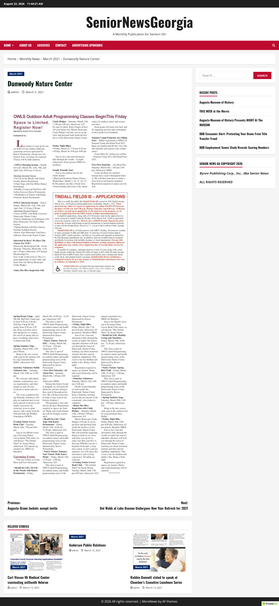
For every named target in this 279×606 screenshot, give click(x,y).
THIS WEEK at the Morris (214, 111)
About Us (25, 45)
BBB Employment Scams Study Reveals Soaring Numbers (234, 147)
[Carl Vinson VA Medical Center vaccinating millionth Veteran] (36, 553)
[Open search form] (273, 45)
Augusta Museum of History (216, 102)
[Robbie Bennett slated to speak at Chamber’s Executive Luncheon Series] (159, 553)
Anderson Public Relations (87, 545)
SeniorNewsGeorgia (139, 21)
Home (7, 45)
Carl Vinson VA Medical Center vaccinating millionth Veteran (29, 580)
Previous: (32, 505)
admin (15, 92)
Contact (60, 45)
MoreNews (149, 601)
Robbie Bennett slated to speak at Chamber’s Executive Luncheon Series (156, 580)
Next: (144, 505)
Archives (43, 45)
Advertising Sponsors (87, 45)
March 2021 (15, 73)
